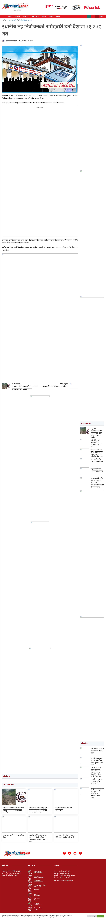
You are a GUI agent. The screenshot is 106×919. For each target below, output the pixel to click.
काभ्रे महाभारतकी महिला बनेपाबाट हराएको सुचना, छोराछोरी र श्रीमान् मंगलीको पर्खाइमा (96, 772)
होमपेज (4, 20)
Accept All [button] (100, 916)
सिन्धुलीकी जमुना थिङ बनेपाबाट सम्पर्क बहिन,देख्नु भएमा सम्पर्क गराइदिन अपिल (97, 793)
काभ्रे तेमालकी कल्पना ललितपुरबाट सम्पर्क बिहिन (97, 751)
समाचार (10, 16)
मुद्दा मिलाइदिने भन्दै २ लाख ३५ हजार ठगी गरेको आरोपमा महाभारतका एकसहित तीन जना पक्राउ (38, 838)
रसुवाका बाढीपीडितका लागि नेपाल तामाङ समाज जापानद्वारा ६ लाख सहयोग (13, 810)
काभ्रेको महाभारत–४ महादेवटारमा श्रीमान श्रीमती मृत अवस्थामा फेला (97, 761)
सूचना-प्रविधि (35, 16)
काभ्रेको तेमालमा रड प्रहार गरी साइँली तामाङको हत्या (96, 781)
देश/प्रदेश (25, 16)
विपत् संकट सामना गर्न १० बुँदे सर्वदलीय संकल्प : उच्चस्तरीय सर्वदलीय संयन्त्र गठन (38, 810)
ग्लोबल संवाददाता (11, 41)
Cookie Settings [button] (92, 916)
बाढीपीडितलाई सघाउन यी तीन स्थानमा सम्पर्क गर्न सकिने (96, 443)
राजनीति (17, 16)
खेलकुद (51, 16)
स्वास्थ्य (58, 16)
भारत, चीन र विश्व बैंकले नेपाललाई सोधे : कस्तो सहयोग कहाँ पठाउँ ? (65, 836)
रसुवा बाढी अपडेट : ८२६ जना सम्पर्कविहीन (63, 808)
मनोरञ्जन (44, 16)
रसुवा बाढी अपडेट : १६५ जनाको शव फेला (13, 836)
